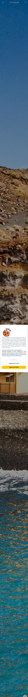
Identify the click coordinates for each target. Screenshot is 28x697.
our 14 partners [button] (17, 337)
